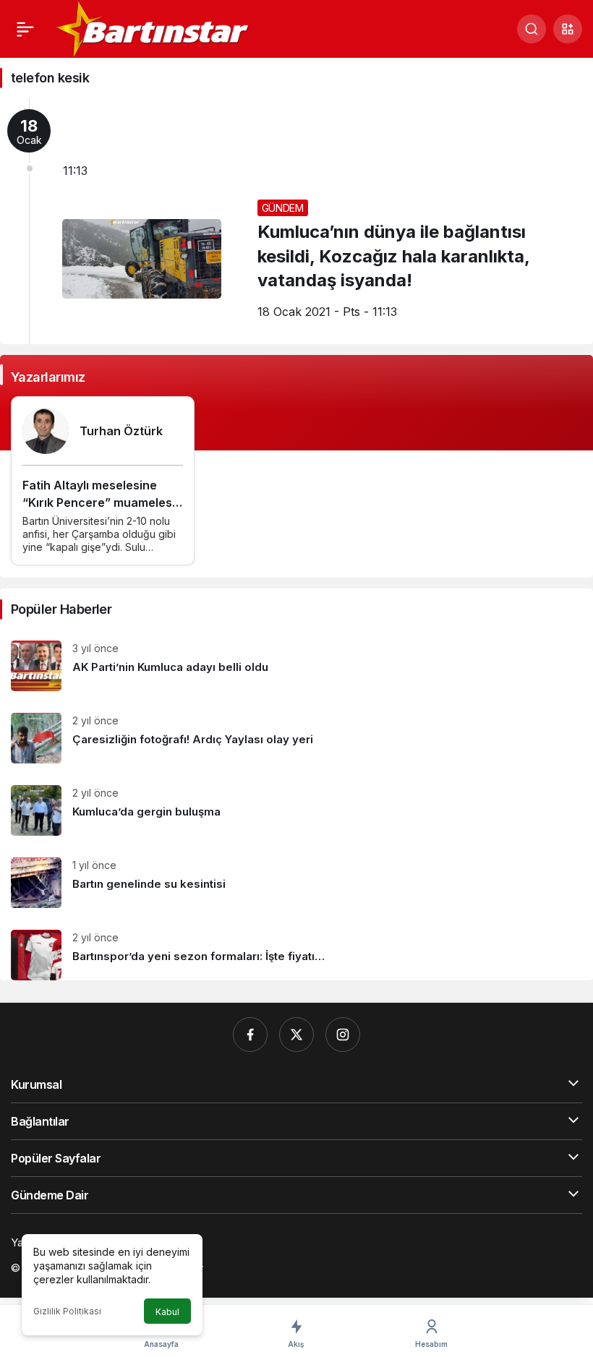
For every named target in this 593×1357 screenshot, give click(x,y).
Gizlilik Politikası (67, 1311)
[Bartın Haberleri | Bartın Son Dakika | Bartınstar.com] (153, 27)
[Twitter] (296, 1034)
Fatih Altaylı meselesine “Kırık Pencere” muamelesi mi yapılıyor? (98, 502)
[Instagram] (342, 1034)
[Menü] (25, 28)
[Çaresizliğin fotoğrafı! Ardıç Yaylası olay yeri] (296, 738)
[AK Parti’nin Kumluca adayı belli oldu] (296, 666)
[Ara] (531, 28)
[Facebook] (250, 1034)
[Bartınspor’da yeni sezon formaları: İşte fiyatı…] (296, 949)
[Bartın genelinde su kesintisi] (296, 883)
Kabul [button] (167, 1311)
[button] (567, 28)
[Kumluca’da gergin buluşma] (296, 810)
